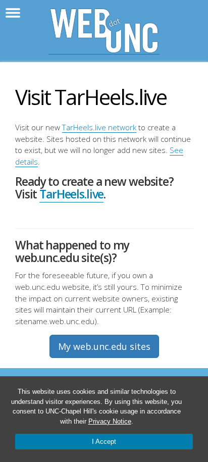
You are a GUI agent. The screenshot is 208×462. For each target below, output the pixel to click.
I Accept (104, 441)
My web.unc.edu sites (104, 346)
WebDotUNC (104, 31)
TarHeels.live (71, 194)
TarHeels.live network (99, 127)
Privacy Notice (109, 421)
